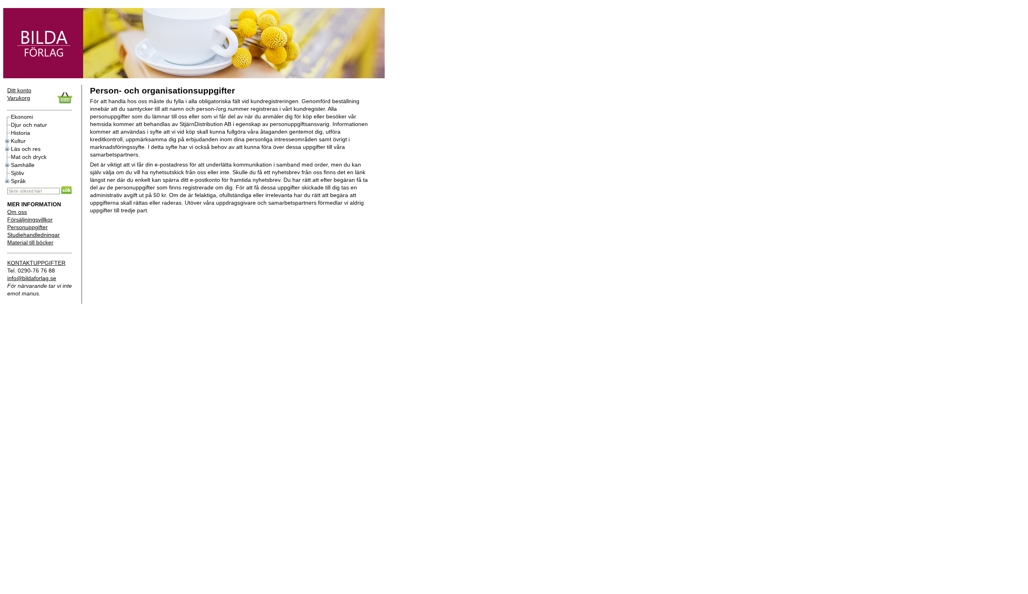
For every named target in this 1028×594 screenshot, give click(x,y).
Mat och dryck (29, 157)
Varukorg (18, 98)
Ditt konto (19, 90)
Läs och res (26, 149)
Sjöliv (17, 173)
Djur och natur (29, 125)
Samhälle (23, 165)
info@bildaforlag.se (31, 278)
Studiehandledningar (33, 235)
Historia (20, 133)
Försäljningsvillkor (30, 219)
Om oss (17, 212)
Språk (18, 181)
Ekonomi (22, 117)
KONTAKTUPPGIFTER (36, 263)
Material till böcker (30, 242)
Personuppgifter (27, 227)
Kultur (18, 141)
